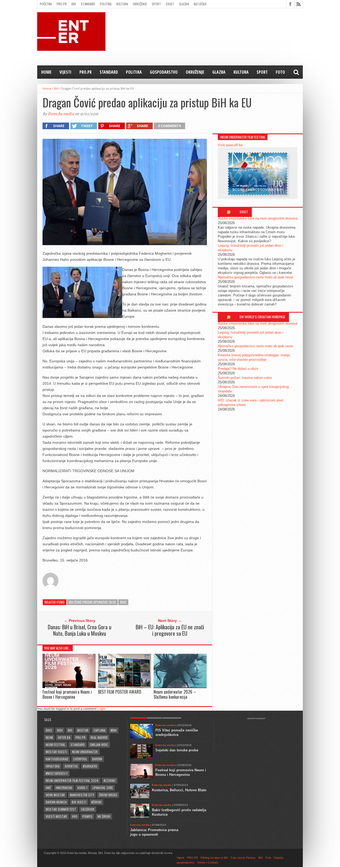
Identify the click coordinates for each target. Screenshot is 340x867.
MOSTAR (82, 730)
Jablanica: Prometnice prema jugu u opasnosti (154, 832)
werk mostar (55, 795)
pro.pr (80, 737)
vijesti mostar (56, 816)
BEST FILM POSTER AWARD (119, 692)
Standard (88, 4)
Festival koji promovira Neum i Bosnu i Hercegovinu (67, 694)
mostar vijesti (56, 751)
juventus (71, 766)
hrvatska (53, 766)
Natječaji (200, 4)
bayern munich (56, 802)
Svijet (170, 4)
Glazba (184, 4)
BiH (73, 4)
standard (77, 744)
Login (101, 709)
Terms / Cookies (207, 862)
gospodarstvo (164, 72)
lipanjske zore (102, 787)
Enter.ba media (61, 114)
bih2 (123, 602)
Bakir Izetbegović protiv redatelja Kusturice (179, 812)
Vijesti (65, 72)
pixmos (87, 816)
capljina (99, 730)
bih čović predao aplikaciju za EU (92, 602)
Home (46, 72)
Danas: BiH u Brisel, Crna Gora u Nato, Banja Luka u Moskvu (79, 630)
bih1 (60, 730)
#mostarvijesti (57, 773)
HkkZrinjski (64, 787)
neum (49, 737)
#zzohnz (110, 780)
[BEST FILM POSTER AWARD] (124, 686)
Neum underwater (85, 751)
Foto (280, 72)
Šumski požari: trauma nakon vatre (245, 378)
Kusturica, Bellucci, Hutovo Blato (179, 790)
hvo (74, 816)
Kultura (122, 4)
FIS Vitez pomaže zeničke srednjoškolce (176, 732)
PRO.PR (62, 4)
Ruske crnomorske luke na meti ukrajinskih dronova (258, 218)
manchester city (82, 795)
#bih (113, 730)
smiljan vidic (99, 744)
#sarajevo (90, 766)
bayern (97, 759)
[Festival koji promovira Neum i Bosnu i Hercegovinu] (69, 686)
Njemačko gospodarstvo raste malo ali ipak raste (255, 277)
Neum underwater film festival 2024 (72, 780)
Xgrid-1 (82, 787)
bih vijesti (79, 802)
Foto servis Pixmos (243, 857)
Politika (106, 4)
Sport (156, 4)
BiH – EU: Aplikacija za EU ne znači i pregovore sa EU (170, 630)
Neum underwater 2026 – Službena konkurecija (175, 694)
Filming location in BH (214, 857)
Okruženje (140, 4)
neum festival (55, 744)
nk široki (103, 816)
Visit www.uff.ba (230, 145)
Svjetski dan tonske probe (176, 750)
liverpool (80, 759)
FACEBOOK (87, 809)
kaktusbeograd (57, 759)
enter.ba (64, 737)
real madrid (99, 737)
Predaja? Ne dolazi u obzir (238, 369)
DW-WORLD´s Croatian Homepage (262, 317)
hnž (48, 787)
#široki (96, 802)
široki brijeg (108, 795)
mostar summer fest (61, 809)
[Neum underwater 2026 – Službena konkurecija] (180, 686)
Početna (46, 4)
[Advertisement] (258, 733)
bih (70, 730)
